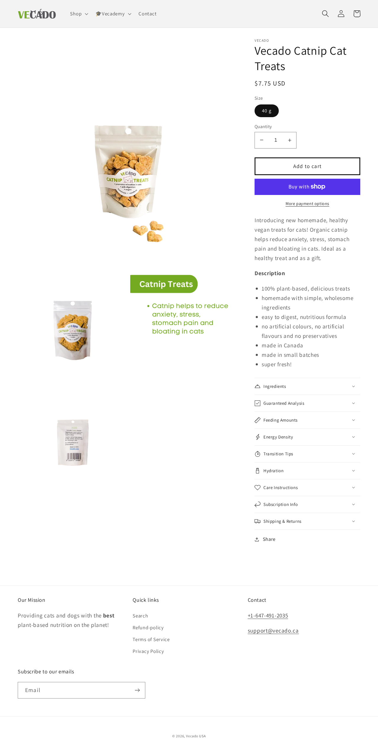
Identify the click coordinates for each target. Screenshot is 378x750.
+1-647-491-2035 (268, 615)
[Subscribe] (137, 690)
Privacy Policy (148, 651)
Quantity (263, 126)
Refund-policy (148, 627)
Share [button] (269, 539)
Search (140, 615)
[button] (78, 14)
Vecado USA (196, 736)
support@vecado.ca (273, 630)
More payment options (307, 203)
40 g (266, 110)
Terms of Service (151, 639)
